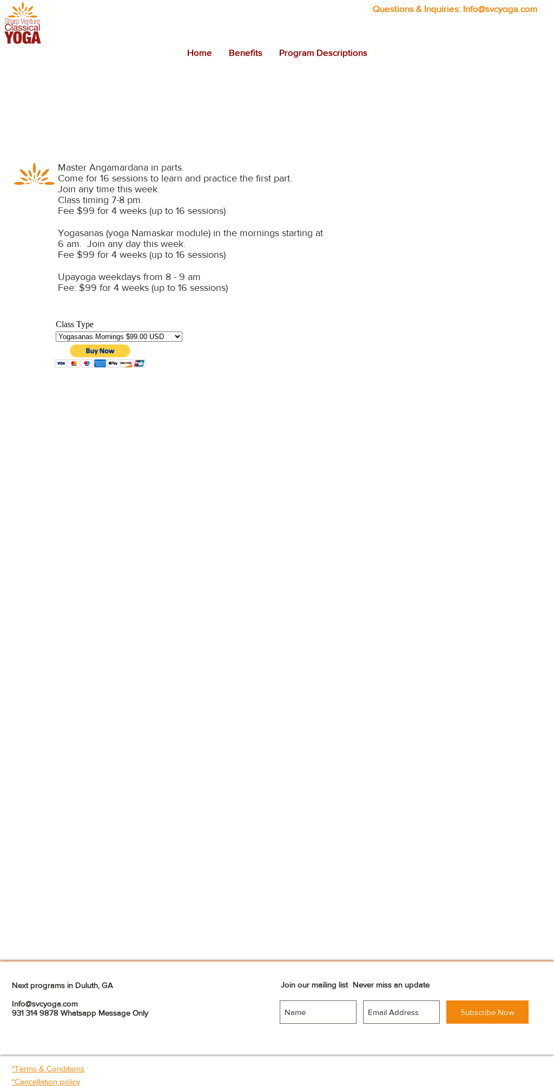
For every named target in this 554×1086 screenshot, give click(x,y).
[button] (245, 52)
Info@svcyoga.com (500, 8)
